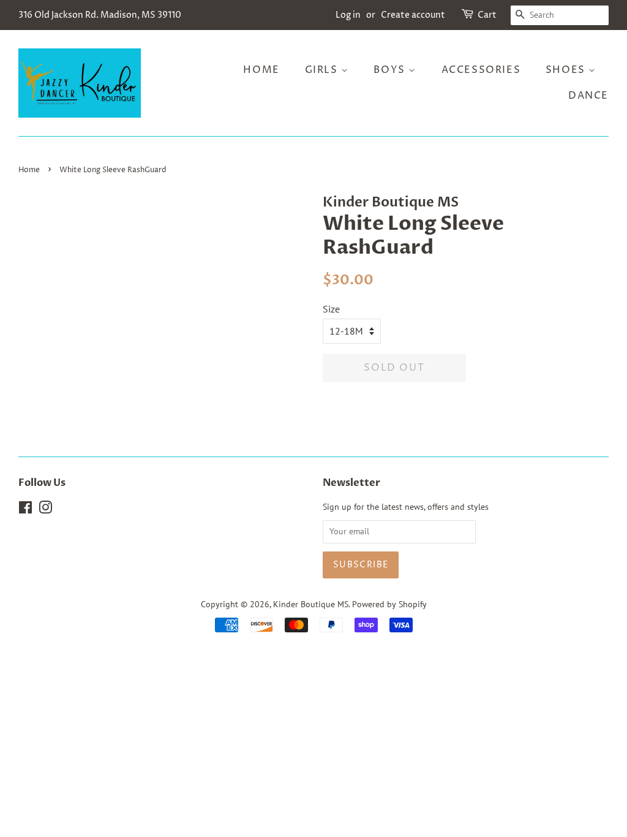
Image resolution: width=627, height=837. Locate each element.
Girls (323, 70)
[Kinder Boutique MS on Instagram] (45, 509)
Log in (348, 15)
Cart (487, 15)
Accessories (481, 70)
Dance (588, 95)
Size (331, 309)
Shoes (567, 70)
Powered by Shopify (389, 604)
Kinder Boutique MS (310, 604)
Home (261, 70)
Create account (413, 15)
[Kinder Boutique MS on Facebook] (25, 509)
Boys (391, 70)
